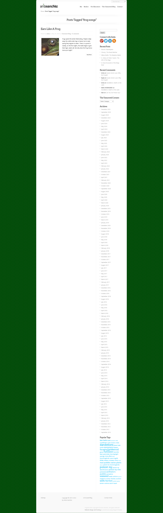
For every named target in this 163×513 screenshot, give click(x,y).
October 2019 (105, 214)
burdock (113, 440)
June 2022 (104, 157)
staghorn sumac (105, 479)
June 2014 (104, 373)
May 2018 (104, 239)
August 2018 (105, 234)
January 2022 (105, 169)
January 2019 (105, 222)
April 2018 (104, 242)
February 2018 (105, 248)
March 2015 (104, 347)
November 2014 (106, 358)
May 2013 (104, 409)
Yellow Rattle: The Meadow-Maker (111, 55)
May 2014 (104, 375)
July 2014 (104, 370)
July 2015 (104, 336)
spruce (119, 476)
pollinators (111, 472)
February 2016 (105, 316)
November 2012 (106, 426)
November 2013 (106, 392)
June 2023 (104, 140)
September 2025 (106, 112)
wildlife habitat (116, 481)
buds (109, 440)
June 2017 (104, 271)
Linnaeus (111, 460)
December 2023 (105, 132)
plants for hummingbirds (111, 465)
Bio (81, 7)
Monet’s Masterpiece (107, 49)
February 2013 (105, 418)
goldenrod (113, 449)
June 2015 (104, 339)
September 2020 (106, 188)
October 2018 (105, 231)
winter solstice (104, 483)
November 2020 (106, 183)
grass (101, 452)
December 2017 (105, 254)
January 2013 (105, 421)
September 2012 (106, 432)
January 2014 (105, 387)
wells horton (106, 480)
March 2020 (104, 203)
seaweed (104, 476)
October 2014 (105, 361)
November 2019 (106, 211)
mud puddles (105, 463)
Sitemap (43, 498)
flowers (115, 447)
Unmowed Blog (66, 34)
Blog (87, 498)
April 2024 (104, 129)
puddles (103, 474)
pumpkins (110, 474)
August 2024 (105, 120)
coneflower (103, 443)
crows (117, 443)
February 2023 (105, 152)
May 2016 (104, 307)
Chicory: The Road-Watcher (109, 52)
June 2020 (104, 194)
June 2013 (104, 407)
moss (116, 460)
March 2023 (104, 149)
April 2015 (104, 344)
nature (101, 465)
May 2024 (104, 126)
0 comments (75, 34)
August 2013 (105, 401)
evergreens (108, 447)
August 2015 (105, 333)
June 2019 (104, 217)
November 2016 (106, 290)
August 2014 (105, 367)
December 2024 (105, 118)
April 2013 (104, 412)
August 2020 (105, 191)
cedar (116, 440)
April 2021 (104, 177)
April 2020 (104, 200)
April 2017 (104, 276)
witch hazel (113, 483)
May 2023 (104, 143)
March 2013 (104, 415)
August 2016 (105, 299)
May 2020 (104, 197)
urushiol (118, 479)
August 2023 (105, 135)
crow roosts (111, 443)
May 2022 (104, 160)
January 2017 (105, 285)
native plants (116, 463)
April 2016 (104, 310)
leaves (106, 460)
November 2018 (106, 228)
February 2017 (105, 282)
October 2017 (105, 259)
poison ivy (106, 467)
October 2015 (105, 327)
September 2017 (106, 262)
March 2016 (104, 313)
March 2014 (104, 381)
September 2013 (106, 398)
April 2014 (104, 378)
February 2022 (105, 166)
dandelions (106, 444)
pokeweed (103, 472)
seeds (110, 476)
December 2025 (105, 109)
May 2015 (104, 341)
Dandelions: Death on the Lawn (110, 90)
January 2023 (105, 154)
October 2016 (105, 293)
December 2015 (105, 322)
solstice (115, 476)
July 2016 (104, 302)
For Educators (95, 7)
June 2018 (104, 237)
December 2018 (105, 225)
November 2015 (106, 324)
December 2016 (105, 288)
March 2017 (104, 279)
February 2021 (105, 180)
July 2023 (104, 137)
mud (120, 460)
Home (42, 11)
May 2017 (104, 273)
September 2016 (106, 296)
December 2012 (105, 424)
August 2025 (105, 115)
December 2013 (105, 390)
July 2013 (104, 404)
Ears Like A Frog (50, 29)
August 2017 (105, 265)
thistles (113, 479)
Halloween (108, 452)
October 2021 (105, 174)
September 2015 (106, 330)
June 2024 (104, 123)
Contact (120, 7)
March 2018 (104, 245)
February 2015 (105, 350)
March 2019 (104, 220)
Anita (48, 34)
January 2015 (105, 353)
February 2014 (105, 384)
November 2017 (106, 256)
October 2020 (105, 186)
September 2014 (106, 364)
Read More (89, 54)
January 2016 (105, 319)
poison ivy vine (115, 470)
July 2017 (104, 268)
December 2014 (105, 356)
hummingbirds (104, 458)
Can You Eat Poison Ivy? (113, 92)
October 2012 (105, 429)
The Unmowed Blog (108, 7)
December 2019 (105, 208)
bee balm (103, 440)
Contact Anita (108, 498)
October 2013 (105, 395)
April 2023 (104, 146)
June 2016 (104, 305)
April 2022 (104, 163)
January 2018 (105, 251)
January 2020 (105, 205)
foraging (104, 449)
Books (86, 7)
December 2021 (105, 171)
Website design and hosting (93, 510)
